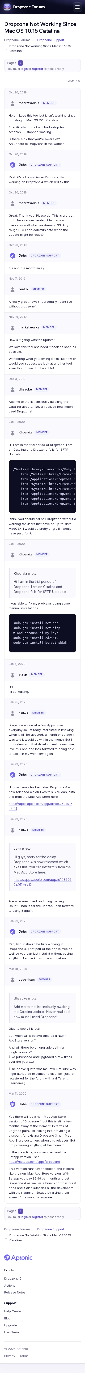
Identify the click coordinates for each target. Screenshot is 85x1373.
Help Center (13, 1311)
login (24, 69)
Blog (7, 1318)
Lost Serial (12, 1332)
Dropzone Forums (29, 6)
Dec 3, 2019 (17, 379)
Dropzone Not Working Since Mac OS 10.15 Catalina (40, 27)
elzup (23, 674)
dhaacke (25, 389)
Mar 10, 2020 (18, 969)
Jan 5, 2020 (17, 664)
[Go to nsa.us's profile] (12, 713)
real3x (23, 289)
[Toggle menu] (77, 7)
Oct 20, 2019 (18, 92)
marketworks (29, 103)
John (22, 165)
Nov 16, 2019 (18, 317)
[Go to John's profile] (12, 165)
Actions (9, 1285)
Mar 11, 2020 (17, 1093)
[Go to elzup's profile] (12, 674)
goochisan (27, 979)
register (37, 69)
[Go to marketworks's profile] (12, 103)
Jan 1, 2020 (17, 422)
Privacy (9, 1356)
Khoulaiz (25, 432)
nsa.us (23, 712)
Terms (24, 1356)
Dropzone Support (50, 40)
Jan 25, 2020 (18, 702)
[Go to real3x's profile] (12, 289)
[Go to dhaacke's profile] (12, 389)
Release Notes (15, 1292)
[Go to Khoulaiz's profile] (12, 432)
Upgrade (10, 1325)
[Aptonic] (18, 1257)
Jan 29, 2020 (18, 764)
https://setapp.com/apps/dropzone (34, 1161)
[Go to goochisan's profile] (12, 979)
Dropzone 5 (12, 1278)
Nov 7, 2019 (17, 278)
